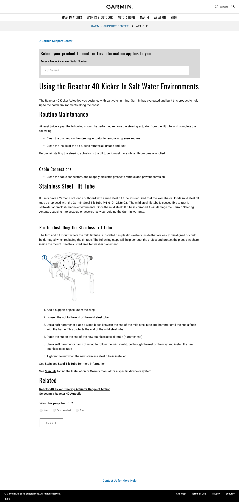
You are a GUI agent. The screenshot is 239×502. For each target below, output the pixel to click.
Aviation (160, 17)
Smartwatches (71, 17)
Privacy (216, 493)
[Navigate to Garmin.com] (119, 6)
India (7, 498)
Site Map (181, 493)
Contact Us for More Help (119, 480)
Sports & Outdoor (100, 17)
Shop (174, 17)
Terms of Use (199, 493)
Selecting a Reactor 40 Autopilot (60, 393)
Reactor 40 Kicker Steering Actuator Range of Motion (74, 389)
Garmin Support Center (110, 26)
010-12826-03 (117, 202)
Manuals (50, 371)
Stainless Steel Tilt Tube (61, 363)
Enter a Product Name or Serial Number (64, 61)
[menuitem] (221, 6)
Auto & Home (126, 17)
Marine (145, 17)
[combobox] (115, 70)
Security (230, 493)
